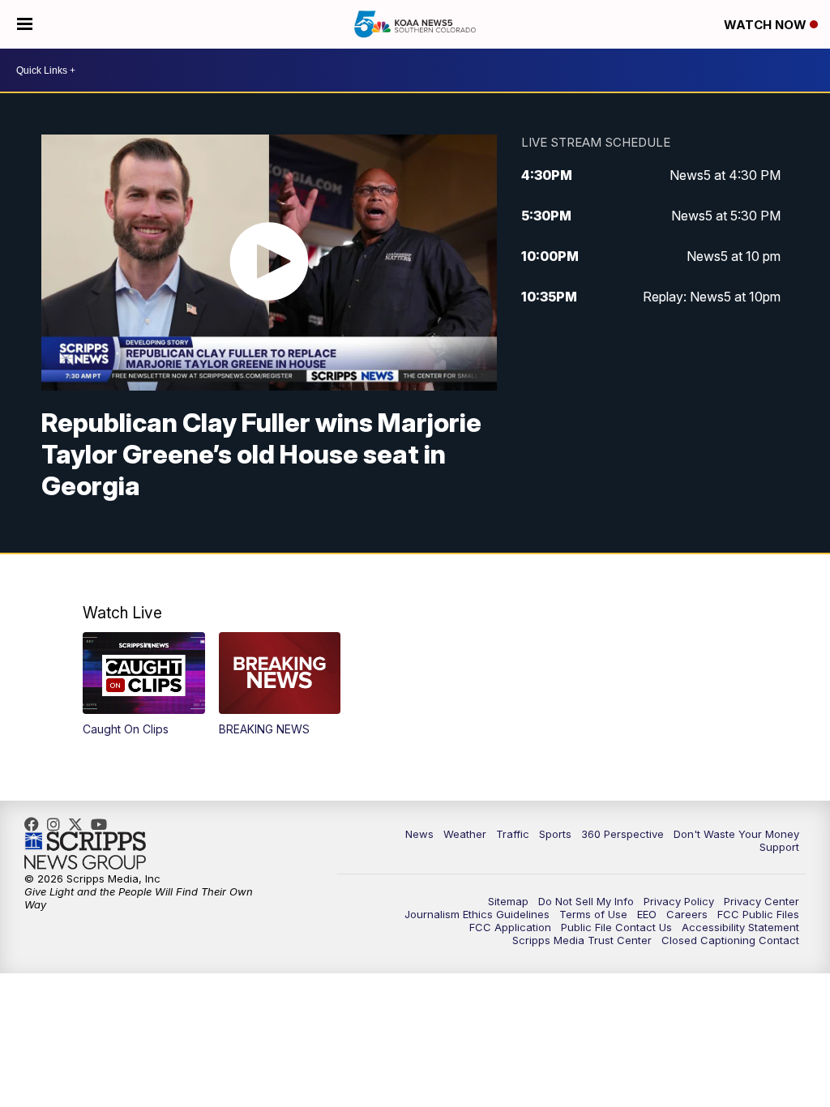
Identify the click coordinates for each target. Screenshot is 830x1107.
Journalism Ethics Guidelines (477, 914)
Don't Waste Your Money (736, 833)
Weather (464, 833)
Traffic (512, 833)
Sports (555, 833)
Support (779, 846)
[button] (144, 684)
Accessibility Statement (740, 927)
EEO (647, 914)
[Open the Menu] (24, 24)
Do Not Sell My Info (586, 901)
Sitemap (508, 901)
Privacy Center (761, 901)
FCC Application (510, 927)
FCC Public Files (758, 914)
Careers (687, 914)
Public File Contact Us (616, 927)
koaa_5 (57, 824)
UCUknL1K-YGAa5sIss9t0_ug (103, 824)
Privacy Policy (679, 901)
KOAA (35, 824)
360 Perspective (622, 833)
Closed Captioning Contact (730, 940)
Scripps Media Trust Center (582, 940)
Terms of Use (593, 914)
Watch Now (767, 24)
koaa (79, 824)
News (419, 833)
